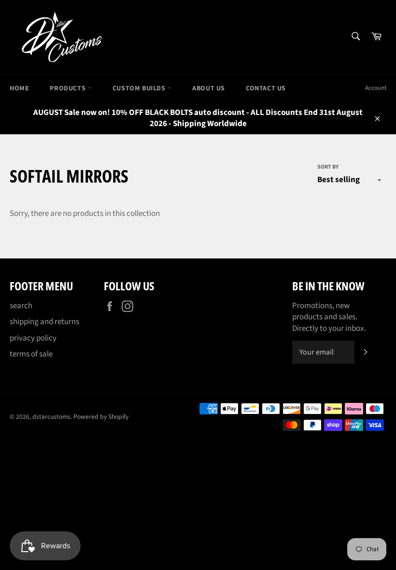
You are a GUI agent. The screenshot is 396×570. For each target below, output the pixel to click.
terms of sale (31, 354)
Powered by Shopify (100, 416)
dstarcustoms (51, 416)
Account (375, 88)
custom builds (140, 88)
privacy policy (33, 338)
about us (208, 88)
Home (19, 88)
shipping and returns (44, 322)
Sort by (328, 167)
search (21, 306)
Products (68, 88)
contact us (266, 88)
